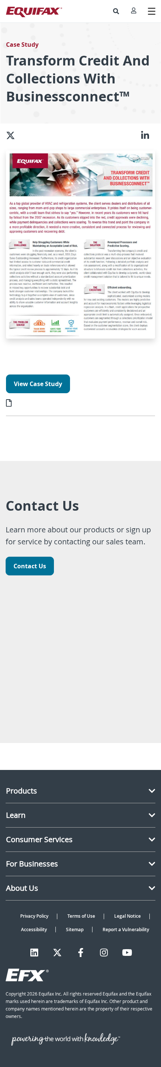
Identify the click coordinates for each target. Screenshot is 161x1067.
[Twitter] (57, 952)
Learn (15, 815)
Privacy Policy (34, 916)
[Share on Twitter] (13, 135)
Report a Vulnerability (126, 929)
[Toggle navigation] (151, 11)
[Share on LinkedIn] (148, 135)
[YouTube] (127, 952)
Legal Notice (127, 916)
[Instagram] (104, 952)
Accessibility (34, 929)
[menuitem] (116, 11)
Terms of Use (81, 916)
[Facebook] (80, 952)
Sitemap (74, 929)
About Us (22, 888)
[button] (116, 11)
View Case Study (38, 384)
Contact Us (29, 566)
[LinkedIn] (34, 952)
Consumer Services (39, 839)
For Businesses (32, 864)
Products (21, 791)
